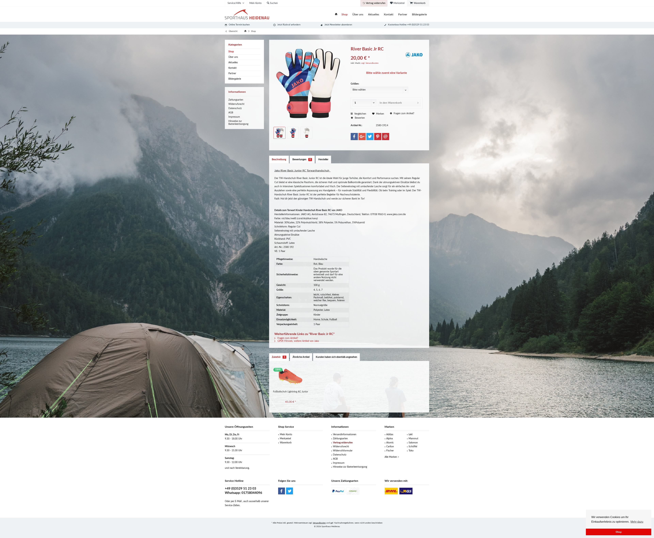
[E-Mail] (385, 136)
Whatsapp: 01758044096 (243, 493)
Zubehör (278, 357)
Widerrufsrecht (236, 104)
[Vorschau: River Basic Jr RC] (279, 133)
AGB (230, 112)
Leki (410, 434)
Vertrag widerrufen (343, 443)
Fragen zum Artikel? (403, 113)
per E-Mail (236, 501)
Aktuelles (233, 62)
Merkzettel (285, 438)
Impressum (234, 117)
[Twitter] (369, 136)
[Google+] (362, 136)
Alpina (389, 438)
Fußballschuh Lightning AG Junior (290, 392)
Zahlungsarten (235, 100)
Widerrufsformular (343, 451)
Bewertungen (301, 159)
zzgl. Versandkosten (370, 63)
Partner (232, 73)
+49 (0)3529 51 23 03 (240, 488)
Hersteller (323, 159)
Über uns (233, 57)
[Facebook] (354, 136)
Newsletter (335, 25)
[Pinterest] (377, 136)
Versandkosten (319, 523)
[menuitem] (418, 3)
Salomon (413, 443)
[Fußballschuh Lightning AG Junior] (290, 376)
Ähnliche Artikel (301, 357)
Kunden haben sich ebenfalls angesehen (336, 357)
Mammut (413, 438)
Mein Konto (286, 434)
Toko (411, 451)
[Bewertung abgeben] (378, 53)
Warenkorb (286, 443)
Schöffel (413, 446)
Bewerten (359, 118)
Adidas (389, 434)
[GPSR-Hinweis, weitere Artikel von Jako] (414, 54)
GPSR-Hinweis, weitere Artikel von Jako (298, 341)
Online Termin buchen (239, 25)
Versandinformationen (344, 434)
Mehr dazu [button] (636, 521)
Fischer (390, 451)
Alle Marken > (392, 457)
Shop (231, 51)
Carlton (390, 446)
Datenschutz (235, 108)
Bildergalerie (234, 79)
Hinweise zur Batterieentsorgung (238, 122)
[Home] (336, 14)
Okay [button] (619, 531)
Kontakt (232, 68)
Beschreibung (279, 159)
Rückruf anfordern (291, 25)
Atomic (390, 443)
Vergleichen (360, 114)
